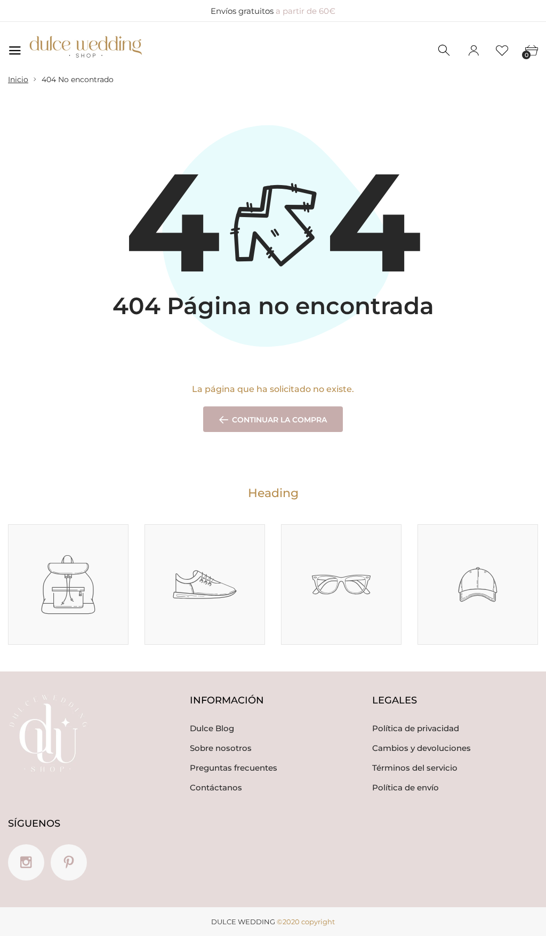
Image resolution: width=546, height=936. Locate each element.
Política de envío (405, 787)
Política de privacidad (415, 728)
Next (539, 510)
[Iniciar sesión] (473, 51)
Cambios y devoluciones (421, 748)
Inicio (18, 79)
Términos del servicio (414, 768)
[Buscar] (444, 51)
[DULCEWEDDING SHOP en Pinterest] (69, 862)
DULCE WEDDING (243, 921)
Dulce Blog (212, 728)
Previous (525, 510)
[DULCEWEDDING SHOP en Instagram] (26, 862)
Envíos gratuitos (273, 11)
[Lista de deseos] (502, 51)
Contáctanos (216, 787)
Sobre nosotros (221, 748)
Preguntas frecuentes (233, 768)
